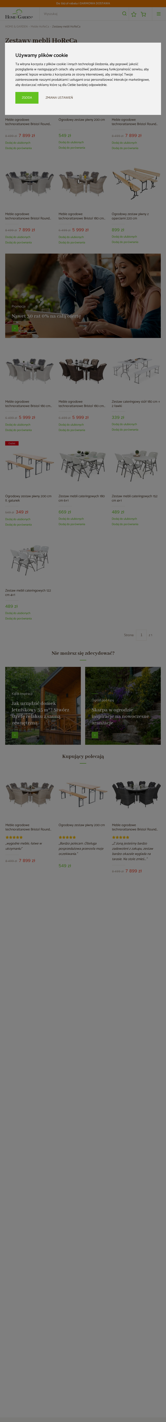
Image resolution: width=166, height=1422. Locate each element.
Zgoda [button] (27, 97)
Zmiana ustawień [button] (59, 97)
